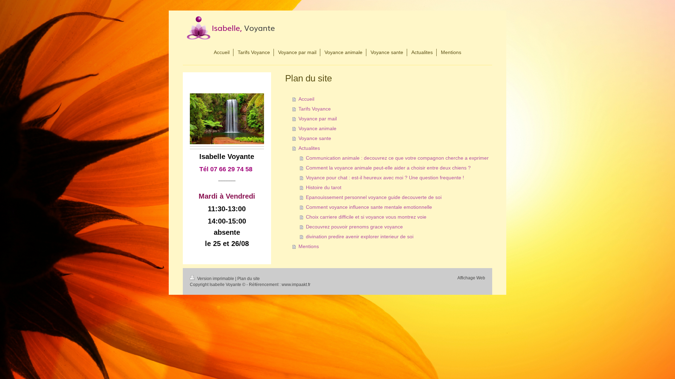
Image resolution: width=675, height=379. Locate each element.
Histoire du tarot (323, 187)
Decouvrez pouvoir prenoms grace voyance (354, 227)
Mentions (308, 246)
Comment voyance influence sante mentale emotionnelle (369, 207)
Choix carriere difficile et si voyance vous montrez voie (366, 217)
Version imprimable (215, 278)
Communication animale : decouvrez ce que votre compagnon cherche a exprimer (397, 158)
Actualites (309, 148)
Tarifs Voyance (314, 109)
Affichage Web (471, 277)
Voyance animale (317, 128)
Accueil (306, 99)
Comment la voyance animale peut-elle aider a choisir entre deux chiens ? (388, 168)
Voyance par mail (317, 118)
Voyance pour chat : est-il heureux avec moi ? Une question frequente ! (385, 177)
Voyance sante (314, 138)
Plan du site (248, 278)
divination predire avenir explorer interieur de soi (359, 236)
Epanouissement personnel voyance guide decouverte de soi (374, 197)
